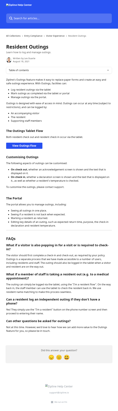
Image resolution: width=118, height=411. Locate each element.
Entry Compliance (33, 35)
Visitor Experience (55, 35)
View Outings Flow (24, 145)
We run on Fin (60, 402)
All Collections (13, 35)
